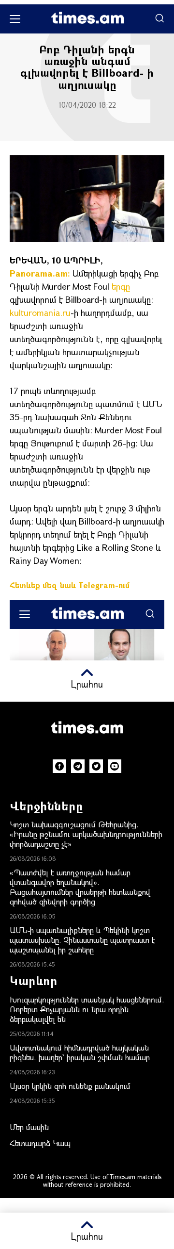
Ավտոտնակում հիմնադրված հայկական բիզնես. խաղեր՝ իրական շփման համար (80, 1052)
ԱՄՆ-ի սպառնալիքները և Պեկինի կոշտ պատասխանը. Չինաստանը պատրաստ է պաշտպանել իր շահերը (82, 939)
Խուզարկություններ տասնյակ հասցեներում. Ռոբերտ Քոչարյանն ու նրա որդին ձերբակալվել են (87, 1009)
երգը (121, 286)
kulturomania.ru (40, 312)
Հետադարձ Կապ (40, 1143)
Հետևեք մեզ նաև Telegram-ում (70, 585)
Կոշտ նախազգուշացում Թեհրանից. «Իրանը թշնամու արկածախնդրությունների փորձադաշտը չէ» (86, 834)
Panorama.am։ (40, 273)
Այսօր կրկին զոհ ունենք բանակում (70, 1086)
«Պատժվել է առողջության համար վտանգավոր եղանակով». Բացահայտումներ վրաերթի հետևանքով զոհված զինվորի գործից (80, 886)
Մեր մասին (29, 1127)
